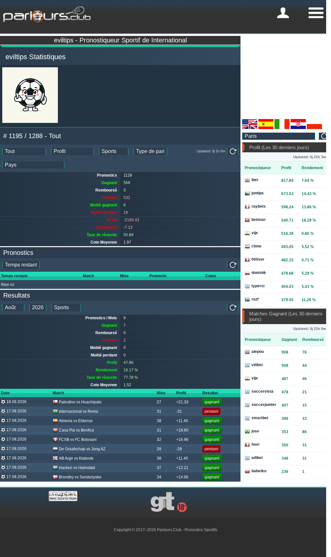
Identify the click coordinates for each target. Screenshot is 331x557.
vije (254, 233)
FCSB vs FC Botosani (78, 439)
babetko (258, 471)
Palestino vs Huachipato (80, 402)
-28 (179, 449)
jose (255, 431)
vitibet (257, 365)
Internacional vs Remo (78, 411)
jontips (257, 193)
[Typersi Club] (314, 128)
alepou (257, 351)
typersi (257, 286)
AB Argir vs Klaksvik (76, 458)
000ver (257, 259)
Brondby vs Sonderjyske (80, 477)
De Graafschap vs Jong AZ (82, 449)
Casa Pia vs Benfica (76, 430)
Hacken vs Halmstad (77, 467)
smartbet (259, 418)
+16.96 (182, 439)
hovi (255, 444)
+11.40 (182, 421)
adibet (257, 457)
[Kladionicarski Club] (298, 128)
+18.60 (182, 430)
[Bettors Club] (249, 128)
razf (255, 299)
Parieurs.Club (169, 530)
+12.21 (182, 467)
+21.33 (182, 402)
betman (258, 219)
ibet (254, 180)
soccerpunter (263, 404)
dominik (258, 272)
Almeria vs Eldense (76, 421)
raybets (258, 206)
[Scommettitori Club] (282, 128)
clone (256, 246)
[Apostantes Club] (265, 128)
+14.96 (182, 477)
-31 (179, 411)
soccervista (262, 391)
